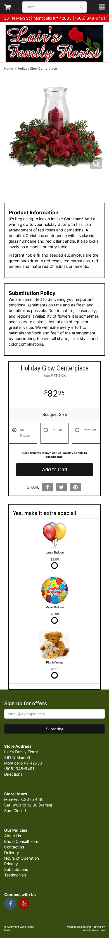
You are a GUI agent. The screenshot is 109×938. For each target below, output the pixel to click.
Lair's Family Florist (54, 43)
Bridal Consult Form (21, 841)
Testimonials (15, 875)
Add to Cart (54, 469)
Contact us (14, 847)
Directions (13, 774)
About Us (12, 835)
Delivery (11, 852)
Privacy (11, 863)
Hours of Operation (21, 858)
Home (8, 69)
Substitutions (16, 869)
